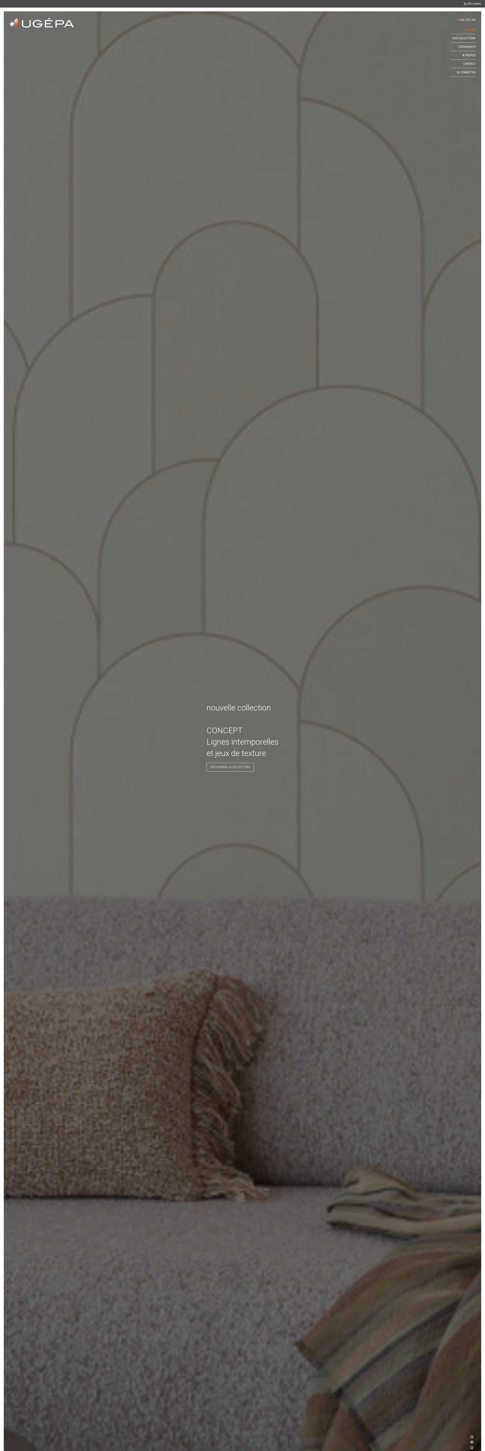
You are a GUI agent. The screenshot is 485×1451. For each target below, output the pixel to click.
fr (456, 19)
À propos (469, 55)
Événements (467, 46)
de (468, 19)
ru (474, 19)
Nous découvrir (214, 756)
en (462, 19)
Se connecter (466, 72)
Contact (469, 63)
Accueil (470, 29)
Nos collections (251, 756)
